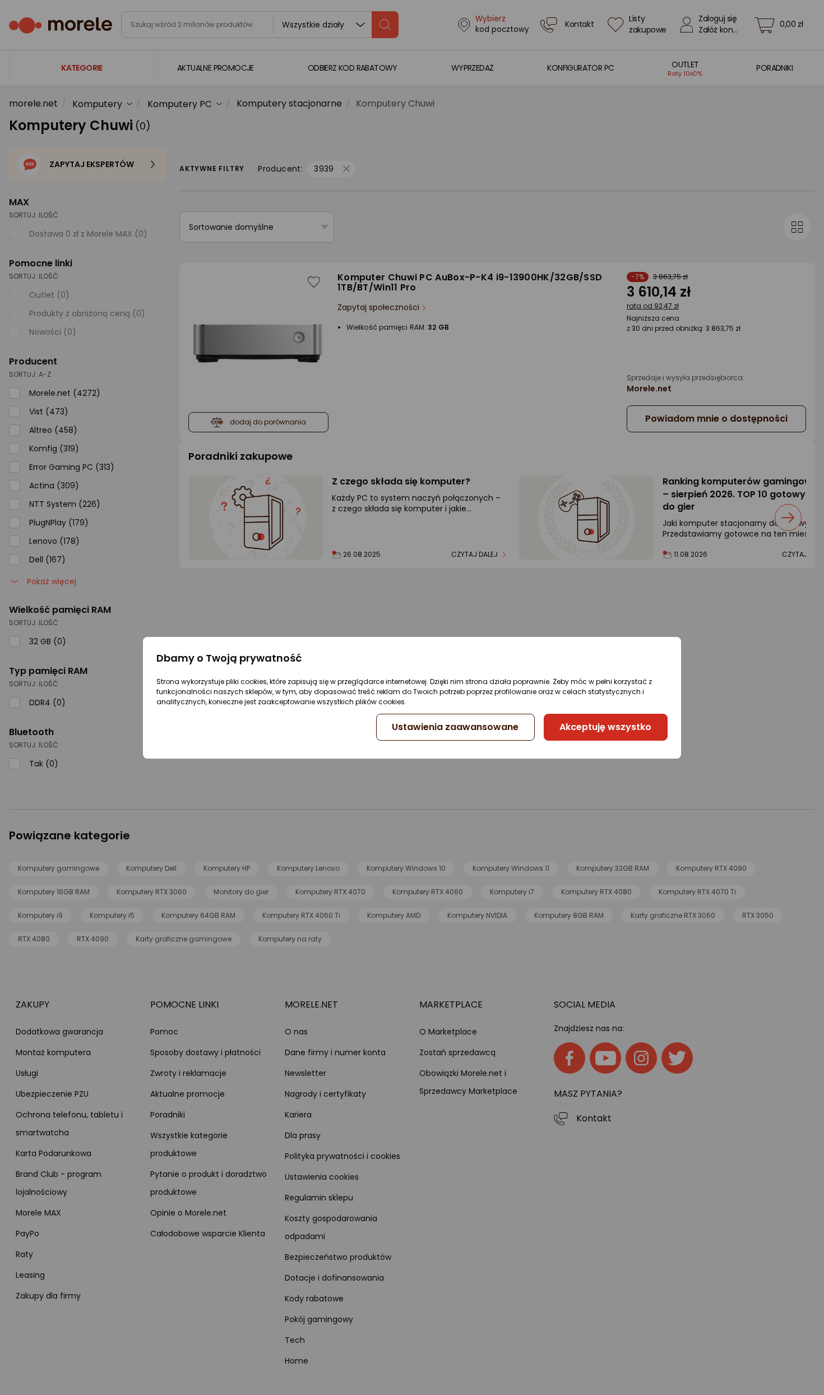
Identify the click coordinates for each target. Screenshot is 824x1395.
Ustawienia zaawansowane (455, 726)
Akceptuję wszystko (605, 726)
